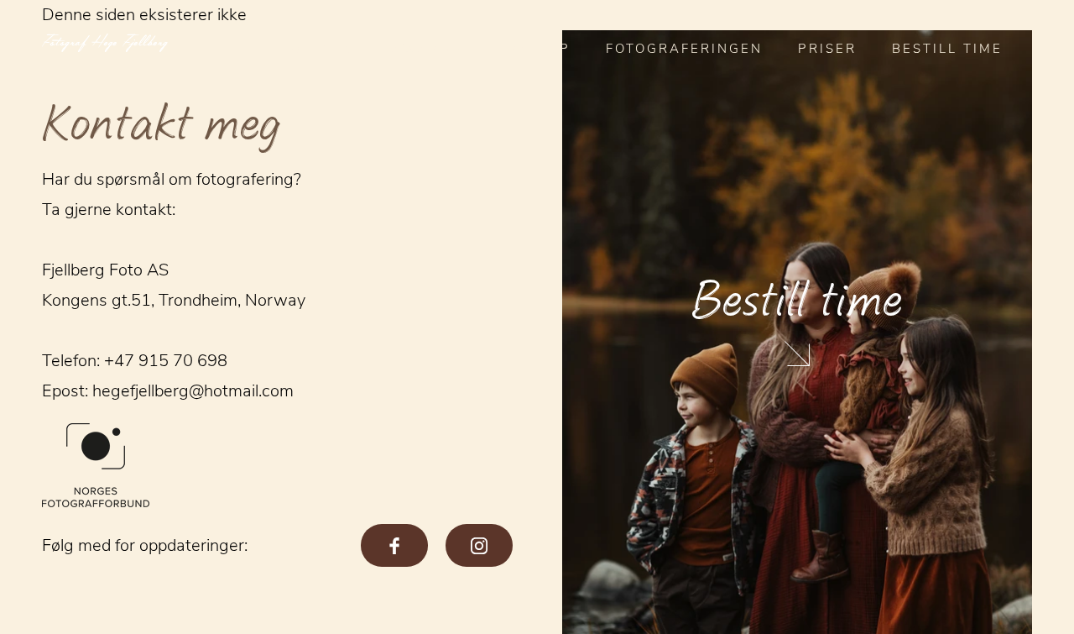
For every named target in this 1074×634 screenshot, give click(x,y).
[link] (797, 332)
